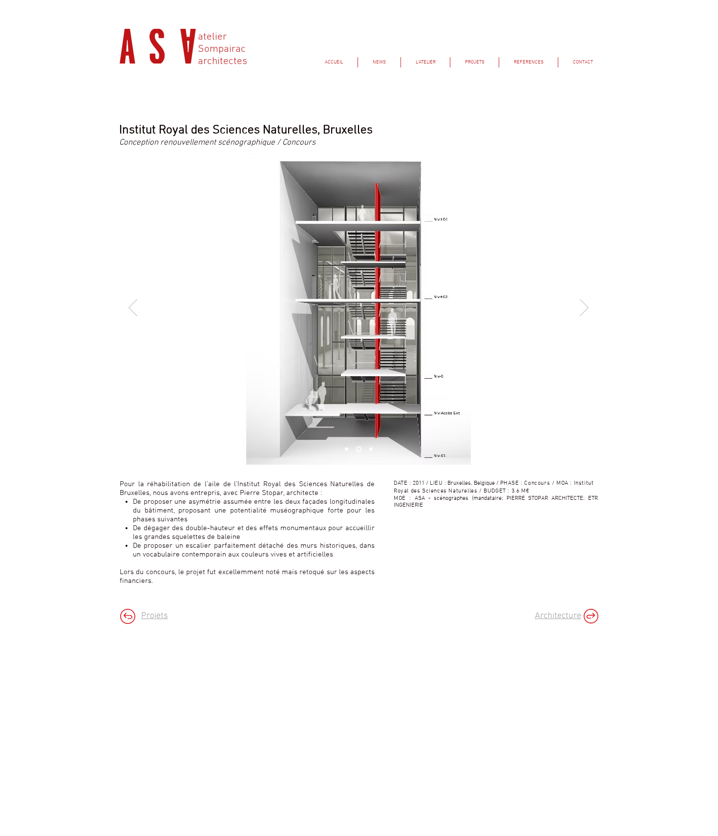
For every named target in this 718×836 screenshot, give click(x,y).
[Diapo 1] (346, 449)
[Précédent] (132, 308)
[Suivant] (584, 308)
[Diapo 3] (357, 449)
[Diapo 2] (370, 449)
